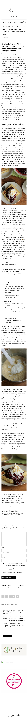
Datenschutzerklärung (14, 2)
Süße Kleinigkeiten (20, 22)
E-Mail (5, 630)
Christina (5, 37)
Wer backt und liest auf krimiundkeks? (14, 4)
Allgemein (4, 21)
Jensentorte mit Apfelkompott (7, 586)
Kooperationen (4, 701)
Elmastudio (17, 716)
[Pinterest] (10, 596)
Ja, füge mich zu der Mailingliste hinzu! (12, 572)
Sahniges (10, 22)
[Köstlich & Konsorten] (7, 662)
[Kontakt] (17, 596)
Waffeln (20, 514)
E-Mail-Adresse (5, 552)
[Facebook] (2, 596)
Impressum (4, 2)
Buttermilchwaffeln (13, 513)
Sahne (9, 514)
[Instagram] (6, 596)
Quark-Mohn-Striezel (22, 586)
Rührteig (4, 22)
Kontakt (24, 2)
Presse (2, 700)
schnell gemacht (15, 514)
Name (3, 547)
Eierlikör (19, 513)
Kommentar (4, 531)
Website (3, 557)
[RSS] (13, 596)
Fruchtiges (11, 21)
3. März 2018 (10, 26)
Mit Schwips (19, 21)
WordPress (18, 715)
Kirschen (6, 514)
